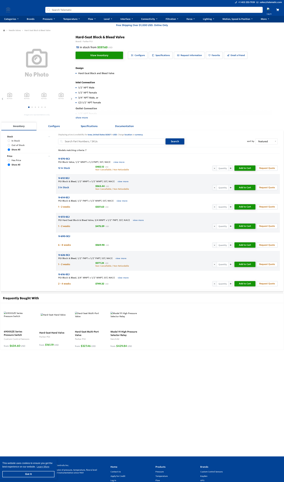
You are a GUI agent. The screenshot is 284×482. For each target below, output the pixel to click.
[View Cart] (277, 9)
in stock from (94, 47)
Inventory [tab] (19, 126)
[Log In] (269, 9)
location (128, 134)
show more (82, 117)
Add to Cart (245, 168)
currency (139, 134)
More (264, 19)
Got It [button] (28, 474)
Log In (113, 480)
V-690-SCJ (64, 236)
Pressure (159, 471)
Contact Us (115, 471)
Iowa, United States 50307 (99, 134)
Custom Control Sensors (211, 471)
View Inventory (99, 55)
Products (160, 466)
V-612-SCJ (63, 178)
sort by (250, 141)
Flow (157, 480)
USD (115, 134)
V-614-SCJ (64, 197)
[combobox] (154, 10)
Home (113, 466)
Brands (204, 466)
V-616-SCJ (64, 274)
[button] (11, 19)
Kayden (203, 476)
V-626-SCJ (64, 255)
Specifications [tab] (89, 126)
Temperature (161, 476)
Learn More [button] (43, 466)
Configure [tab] (54, 126)
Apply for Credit (117, 476)
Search (175, 141)
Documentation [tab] (124, 126)
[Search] (48, 10)
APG (202, 480)
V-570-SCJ (64, 158)
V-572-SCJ (64, 216)
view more (118, 162)
